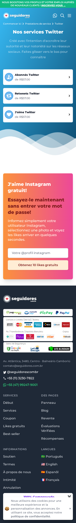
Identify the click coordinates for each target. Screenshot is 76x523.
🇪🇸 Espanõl (49, 472)
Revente (48, 418)
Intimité (9, 480)
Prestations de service (38, 23)
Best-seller (11, 434)
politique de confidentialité (30, 516)
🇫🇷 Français (50, 480)
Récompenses (52, 438)
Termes (9, 464)
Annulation (12, 487)
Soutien (9, 456)
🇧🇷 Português (52, 456)
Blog (44, 410)
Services (9, 410)
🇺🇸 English (49, 464)
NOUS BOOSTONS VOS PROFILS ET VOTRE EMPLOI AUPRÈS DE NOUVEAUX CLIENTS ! (38, 4)
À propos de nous (17, 472)
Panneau (48, 403)
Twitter (59, 23)
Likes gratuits (14, 426)
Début (8, 403)
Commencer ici (12, 23)
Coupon (9, 418)
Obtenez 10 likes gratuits (38, 265)
